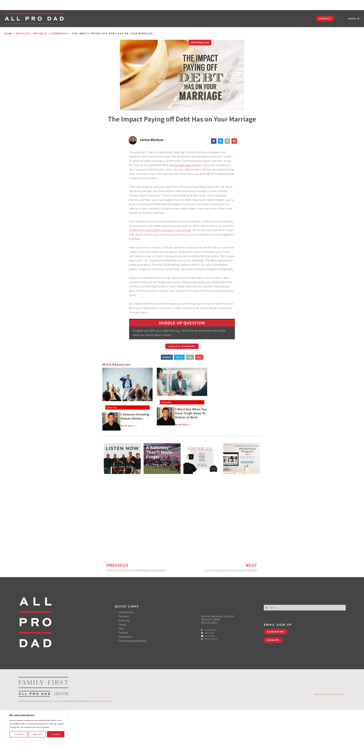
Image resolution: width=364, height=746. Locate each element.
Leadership (59, 33)
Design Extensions (102, 701)
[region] (37, 725)
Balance (40, 33)
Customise (18, 734)
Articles (23, 33)
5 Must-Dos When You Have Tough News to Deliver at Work (191, 413)
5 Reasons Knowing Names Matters (135, 416)
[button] (213, 141)
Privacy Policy (321, 694)
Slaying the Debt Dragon (185, 165)
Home (8, 33)
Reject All (37, 734)
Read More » (129, 425)
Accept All (55, 734)
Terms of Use (338, 694)
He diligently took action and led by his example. (160, 230)
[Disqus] (182, 513)
